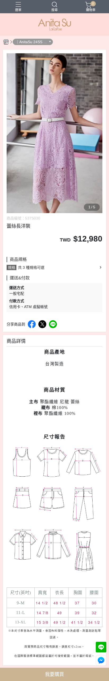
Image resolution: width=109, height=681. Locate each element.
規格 (11, 267)
